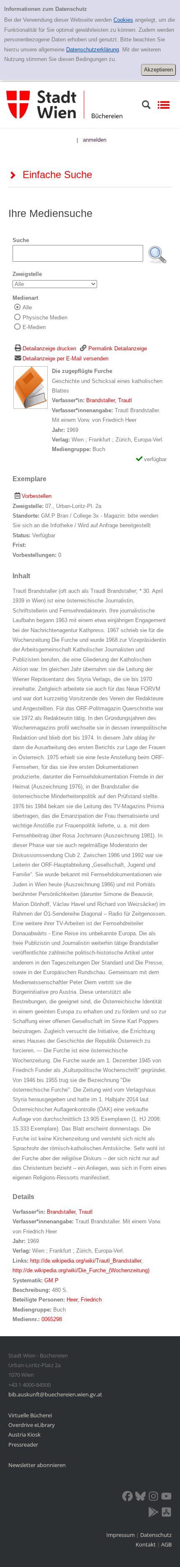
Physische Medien (45, 317)
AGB (166, 1544)
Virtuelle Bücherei (30, 1415)
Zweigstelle (27, 274)
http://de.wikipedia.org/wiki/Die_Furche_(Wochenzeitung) (81, 1270)
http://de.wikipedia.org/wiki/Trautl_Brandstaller (85, 1261)
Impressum (121, 1535)
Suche (21, 240)
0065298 (51, 1319)
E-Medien (34, 327)
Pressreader (23, 1444)
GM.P (51, 1280)
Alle (27, 307)
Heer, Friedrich (84, 1299)
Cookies (123, 20)
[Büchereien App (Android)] (153, 1513)
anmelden (94, 140)
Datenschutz (156, 1535)
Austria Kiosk (24, 1434)
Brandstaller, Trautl (109, 400)
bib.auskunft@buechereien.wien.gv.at (55, 1394)
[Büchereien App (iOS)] (166, 1513)
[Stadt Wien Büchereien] (64, 104)
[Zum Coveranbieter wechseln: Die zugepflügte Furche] (30, 387)
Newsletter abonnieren (37, 1465)
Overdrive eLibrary (31, 1425)
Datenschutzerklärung (92, 49)
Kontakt (146, 1544)
